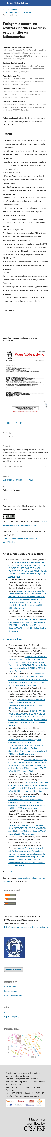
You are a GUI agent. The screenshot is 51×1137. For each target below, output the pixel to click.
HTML (20, 423)
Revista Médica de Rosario (18, 3)
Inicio (5, 9)
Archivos (14, 9)
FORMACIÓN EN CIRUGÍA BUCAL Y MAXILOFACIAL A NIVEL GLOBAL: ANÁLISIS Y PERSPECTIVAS (28, 676)
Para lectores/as (10, 987)
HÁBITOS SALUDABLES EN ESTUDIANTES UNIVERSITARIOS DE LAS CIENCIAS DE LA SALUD (27, 828)
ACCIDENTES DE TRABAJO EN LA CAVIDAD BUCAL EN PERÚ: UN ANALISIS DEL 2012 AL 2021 (27, 622)
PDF (9, 423)
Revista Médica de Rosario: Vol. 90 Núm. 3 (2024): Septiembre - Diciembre (27, 628)
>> (13, 871)
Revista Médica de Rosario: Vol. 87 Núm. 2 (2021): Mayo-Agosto (27, 574)
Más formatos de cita (13, 466)
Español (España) (11, 1016)
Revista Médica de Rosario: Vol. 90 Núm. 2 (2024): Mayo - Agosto (27, 722)
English (7, 1012)
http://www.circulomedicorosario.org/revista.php (26, 927)
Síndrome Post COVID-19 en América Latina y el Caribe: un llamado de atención (28, 785)
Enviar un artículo (13, 969)
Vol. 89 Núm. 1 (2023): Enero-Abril (17, 12)
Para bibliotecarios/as (13, 995)
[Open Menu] (3, 3)
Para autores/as (10, 991)
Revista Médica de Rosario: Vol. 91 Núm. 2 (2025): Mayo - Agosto (27, 668)
